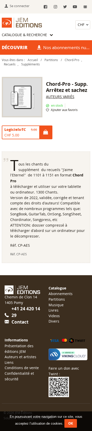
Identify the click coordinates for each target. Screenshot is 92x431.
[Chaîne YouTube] (75, 7)
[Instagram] (55, 7)
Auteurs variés (60, 96)
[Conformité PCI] (68, 354)
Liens (9, 362)
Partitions (51, 60)
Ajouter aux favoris (64, 110)
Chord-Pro (72, 60)
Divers (54, 321)
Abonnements (61, 293)
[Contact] (85, 7)
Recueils (10, 64)
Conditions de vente (22, 367)
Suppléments (30, 64)
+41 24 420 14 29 (26, 312)
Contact (20, 322)
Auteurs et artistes (20, 356)
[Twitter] (65, 7)
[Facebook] (45, 7)
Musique (56, 304)
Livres (54, 310)
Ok (70, 423)
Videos (54, 315)
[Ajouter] (45, 132)
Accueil (33, 60)
